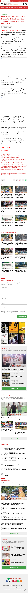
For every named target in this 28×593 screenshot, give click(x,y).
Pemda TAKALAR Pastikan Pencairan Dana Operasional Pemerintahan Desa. (17, 382)
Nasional (3, 14)
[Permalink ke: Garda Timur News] (2, 26)
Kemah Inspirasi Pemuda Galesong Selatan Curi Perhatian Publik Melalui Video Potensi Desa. (12, 170)
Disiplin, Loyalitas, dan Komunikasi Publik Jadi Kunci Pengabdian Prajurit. (13, 174)
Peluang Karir (22, 585)
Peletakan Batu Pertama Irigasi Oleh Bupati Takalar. (13, 162)
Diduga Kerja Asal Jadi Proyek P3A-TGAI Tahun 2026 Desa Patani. (13, 160)
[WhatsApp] (18, 581)
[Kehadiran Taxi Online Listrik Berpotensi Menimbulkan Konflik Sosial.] (6, 555)
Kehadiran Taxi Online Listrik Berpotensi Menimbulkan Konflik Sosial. (18, 555)
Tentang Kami (16, 587)
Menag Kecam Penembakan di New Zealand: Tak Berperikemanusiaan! (14, 454)
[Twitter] (10, 581)
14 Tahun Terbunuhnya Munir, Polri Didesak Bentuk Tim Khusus (14, 465)
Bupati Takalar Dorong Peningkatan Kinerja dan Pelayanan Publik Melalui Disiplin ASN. (12, 156)
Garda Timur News (8, 26)
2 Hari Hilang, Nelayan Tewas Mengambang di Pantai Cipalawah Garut (15, 459)
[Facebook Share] (14, 180)
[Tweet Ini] (17, 180)
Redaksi (16, 585)
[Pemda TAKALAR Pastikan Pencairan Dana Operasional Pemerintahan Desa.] (6, 383)
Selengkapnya (13, 388)
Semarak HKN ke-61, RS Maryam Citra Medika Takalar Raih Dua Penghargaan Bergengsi (7, 431)
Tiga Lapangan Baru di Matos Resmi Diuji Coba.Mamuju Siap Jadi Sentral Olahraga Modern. (13, 418)
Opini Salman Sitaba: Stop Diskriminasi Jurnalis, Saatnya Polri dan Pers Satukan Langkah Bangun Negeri (18, 561)
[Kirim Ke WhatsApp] (26, 180)
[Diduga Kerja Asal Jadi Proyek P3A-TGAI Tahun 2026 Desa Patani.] (21, 189)
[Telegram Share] (23, 180)
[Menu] (2, 4)
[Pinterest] (13, 581)
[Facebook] (7, 581)
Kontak (10, 587)
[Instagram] (15, 581)
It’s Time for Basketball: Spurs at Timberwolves (15, 469)
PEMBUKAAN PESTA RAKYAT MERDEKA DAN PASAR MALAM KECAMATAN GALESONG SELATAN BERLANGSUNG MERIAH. (13, 370)
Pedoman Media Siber (8, 585)
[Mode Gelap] (23, 4)
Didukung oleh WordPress (9, 589)
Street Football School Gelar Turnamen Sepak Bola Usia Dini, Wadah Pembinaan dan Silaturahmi (20, 433)
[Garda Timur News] (11, 4)
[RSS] (21, 581)
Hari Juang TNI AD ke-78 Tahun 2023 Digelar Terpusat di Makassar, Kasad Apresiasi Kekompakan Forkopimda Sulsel (14, 449)
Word (7, 14)
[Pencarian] (26, 4)
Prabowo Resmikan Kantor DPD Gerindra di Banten (14, 475)
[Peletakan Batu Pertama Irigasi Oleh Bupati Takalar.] (7, 204)
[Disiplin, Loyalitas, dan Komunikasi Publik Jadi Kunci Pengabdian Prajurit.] (21, 218)
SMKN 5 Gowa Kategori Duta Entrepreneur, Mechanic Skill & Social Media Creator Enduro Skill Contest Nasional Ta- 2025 (18, 548)
